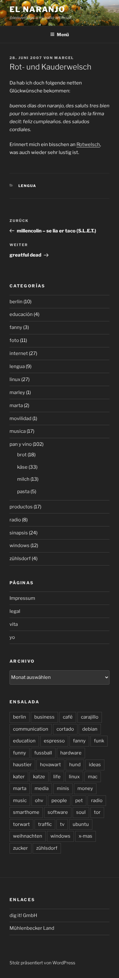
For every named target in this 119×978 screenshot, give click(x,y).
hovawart (50, 764)
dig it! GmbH (23, 915)
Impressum (22, 598)
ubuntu (81, 824)
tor (97, 812)
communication (30, 729)
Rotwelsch (88, 144)
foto (14, 340)
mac (92, 777)
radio (15, 520)
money (85, 788)
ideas (95, 764)
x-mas (85, 836)
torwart (21, 824)
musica (18, 431)
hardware (71, 753)
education (24, 741)
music (20, 800)
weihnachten (27, 836)
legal (15, 611)
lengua (27, 186)
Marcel (64, 58)
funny (19, 753)
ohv (39, 800)
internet (19, 353)
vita (14, 624)
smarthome (26, 812)
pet (79, 800)
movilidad (20, 418)
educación (21, 314)
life (57, 777)
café (68, 717)
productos (21, 507)
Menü (63, 34)
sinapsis (19, 533)
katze (39, 777)
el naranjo (37, 9)
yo (12, 637)
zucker (20, 848)
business (44, 717)
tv (62, 824)
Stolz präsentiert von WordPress (42, 962)
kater (19, 777)
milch (23, 479)
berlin (16, 302)
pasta (23, 491)
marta (16, 405)
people (59, 800)
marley (17, 392)
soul (81, 812)
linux (15, 379)
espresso (54, 741)
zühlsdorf (20, 558)
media (42, 788)
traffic (45, 824)
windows (20, 545)
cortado (65, 729)
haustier (22, 764)
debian (89, 729)
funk (99, 741)
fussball (43, 753)
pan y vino (21, 444)
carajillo (89, 717)
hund (75, 764)
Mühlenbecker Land (32, 928)
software (58, 812)
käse (22, 467)
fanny (16, 327)
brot (22, 455)
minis (63, 788)
